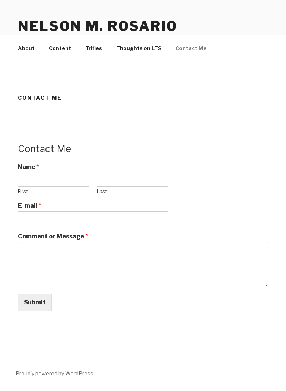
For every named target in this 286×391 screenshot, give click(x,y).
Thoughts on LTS (138, 48)
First (23, 191)
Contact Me (191, 48)
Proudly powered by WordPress (54, 373)
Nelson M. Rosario (98, 26)
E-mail (29, 205)
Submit (35, 302)
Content (60, 48)
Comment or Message (53, 236)
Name (28, 166)
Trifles (93, 48)
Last (102, 191)
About (26, 48)
